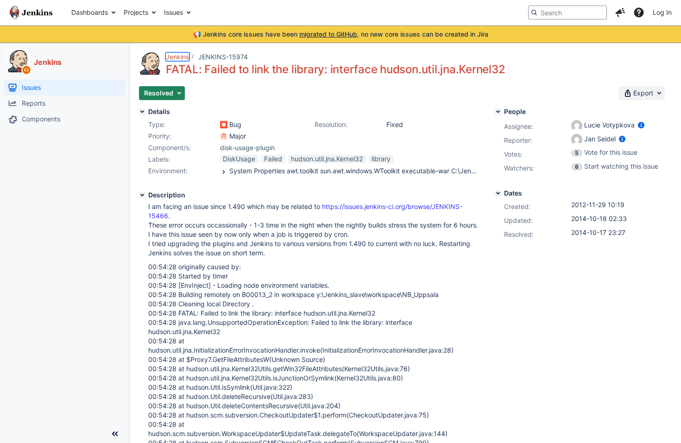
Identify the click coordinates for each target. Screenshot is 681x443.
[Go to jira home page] (31, 12)
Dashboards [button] (89, 12)
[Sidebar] (115, 434)
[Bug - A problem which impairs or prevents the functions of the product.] (223, 124)
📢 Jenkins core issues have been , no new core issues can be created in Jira (340, 34)
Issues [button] (173, 12)
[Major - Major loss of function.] (223, 136)
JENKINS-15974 (223, 57)
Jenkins (177, 57)
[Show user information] (641, 125)
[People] (498, 111)
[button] (620, 12)
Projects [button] (136, 12)
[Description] (142, 195)
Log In (662, 12)
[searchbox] (567, 12)
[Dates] (498, 193)
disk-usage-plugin (247, 148)
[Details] (142, 111)
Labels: (159, 159)
